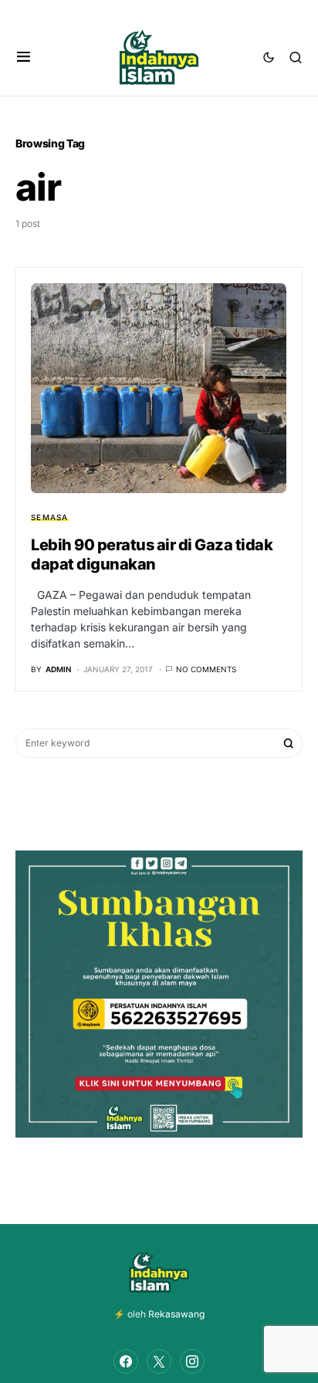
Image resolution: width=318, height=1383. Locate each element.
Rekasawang (176, 1314)
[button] (23, 57)
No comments (206, 669)
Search (289, 743)
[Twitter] (159, 1361)
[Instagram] (192, 1361)
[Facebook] (125, 1361)
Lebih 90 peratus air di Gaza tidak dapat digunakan (151, 554)
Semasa (50, 517)
